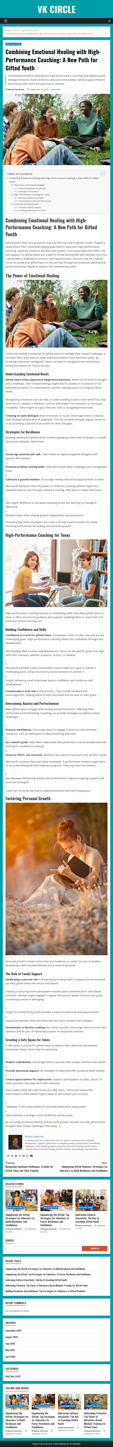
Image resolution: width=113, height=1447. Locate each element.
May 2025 (10, 1350)
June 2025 (10, 1343)
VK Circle (56, 9)
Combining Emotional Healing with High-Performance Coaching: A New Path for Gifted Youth (54, 180)
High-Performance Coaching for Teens (32, 194)
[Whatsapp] (27, 1156)
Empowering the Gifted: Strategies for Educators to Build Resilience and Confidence (20, 1220)
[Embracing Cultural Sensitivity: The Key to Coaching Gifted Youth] (91, 1200)
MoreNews (60, 1443)
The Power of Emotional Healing (29, 185)
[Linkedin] (16, 1156)
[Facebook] (12, 1156)
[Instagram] (8, 1156)
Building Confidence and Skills (31, 198)
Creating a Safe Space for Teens (32, 210)
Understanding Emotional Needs (32, 188)
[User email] (31, 1156)
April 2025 (10, 1356)
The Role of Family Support (30, 207)
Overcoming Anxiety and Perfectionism (35, 201)
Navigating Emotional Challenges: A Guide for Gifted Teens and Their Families (29, 1167)
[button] (6, 21)
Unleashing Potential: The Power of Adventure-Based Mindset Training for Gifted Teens (47, 1285)
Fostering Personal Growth (26, 204)
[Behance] (23, 1156)
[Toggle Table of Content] (101, 174)
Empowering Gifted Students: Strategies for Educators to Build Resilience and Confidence (83, 1167)
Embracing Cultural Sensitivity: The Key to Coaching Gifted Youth (87, 1218)
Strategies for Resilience (29, 191)
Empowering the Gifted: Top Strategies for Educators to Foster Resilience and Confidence (54, 1220)
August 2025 (12, 1337)
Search (10, 1240)
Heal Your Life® (13, 44)
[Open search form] (109, 21)
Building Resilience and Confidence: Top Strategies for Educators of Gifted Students (45, 1291)
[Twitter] (20, 1156)
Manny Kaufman (16, 89)
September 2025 (13, 1330)
